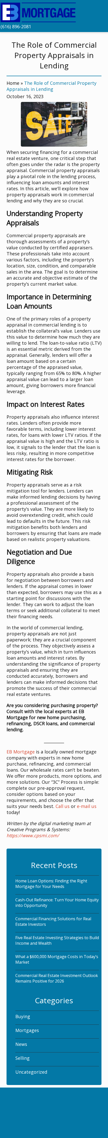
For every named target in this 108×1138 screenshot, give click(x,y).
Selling (22, 1058)
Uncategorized (31, 1072)
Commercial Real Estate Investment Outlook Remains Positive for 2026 (56, 978)
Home (13, 83)
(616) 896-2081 (16, 26)
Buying (22, 1016)
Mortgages (27, 1030)
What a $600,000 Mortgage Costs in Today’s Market (56, 959)
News (21, 1044)
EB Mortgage (21, 752)
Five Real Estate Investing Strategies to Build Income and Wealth (57, 940)
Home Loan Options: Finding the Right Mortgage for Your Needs (51, 883)
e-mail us (86, 806)
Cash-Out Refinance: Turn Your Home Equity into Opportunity (57, 902)
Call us (63, 806)
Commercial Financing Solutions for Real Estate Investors (53, 921)
